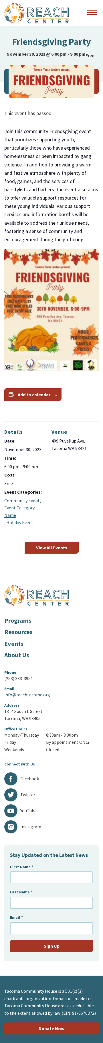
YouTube (28, 810)
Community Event (22, 500)
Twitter (27, 794)
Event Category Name (19, 511)
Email (16, 917)
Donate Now (51, 1028)
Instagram (30, 826)
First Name (21, 867)
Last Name (21, 892)
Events (13, 644)
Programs (17, 620)
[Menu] (92, 13)
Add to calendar (34, 394)
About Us (16, 655)
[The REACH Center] (36, 13)
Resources (18, 632)
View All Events (51, 547)
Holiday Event (19, 522)
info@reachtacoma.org (27, 695)
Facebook (29, 778)
